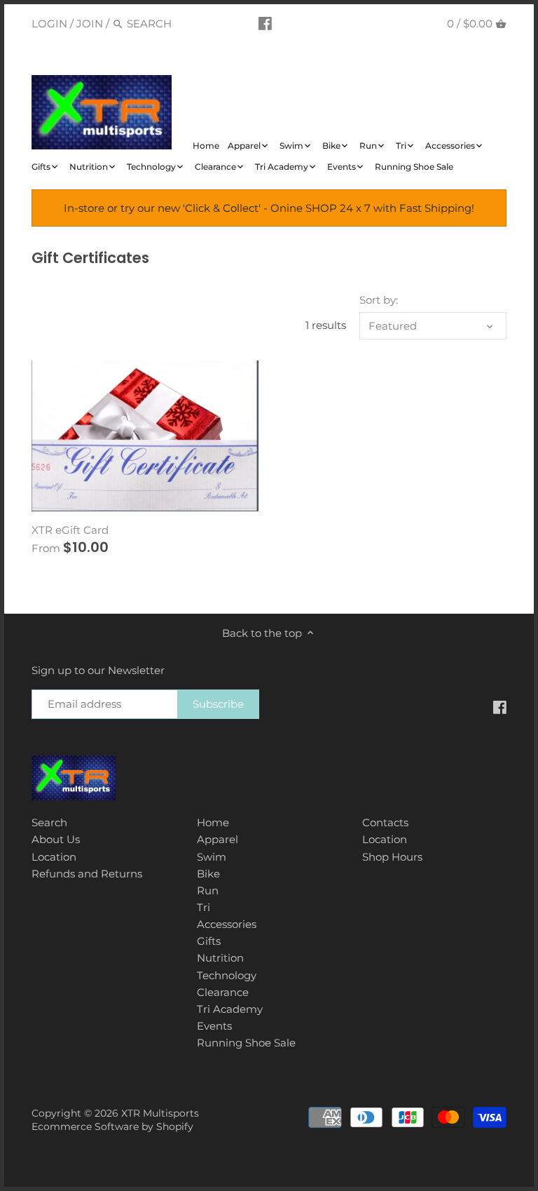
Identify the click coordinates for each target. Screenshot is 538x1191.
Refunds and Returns (87, 873)
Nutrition (220, 957)
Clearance (223, 992)
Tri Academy (230, 1009)
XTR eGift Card (70, 530)
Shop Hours (392, 856)
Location (54, 856)
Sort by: (378, 300)
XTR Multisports (160, 1113)
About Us (56, 839)
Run (208, 890)
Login (49, 23)
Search (49, 822)
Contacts (385, 822)
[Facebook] (265, 23)
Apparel (217, 839)
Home (213, 822)
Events (214, 1025)
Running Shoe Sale (246, 1042)
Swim (211, 856)
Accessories (226, 924)
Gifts (209, 941)
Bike (208, 873)
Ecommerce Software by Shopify (112, 1126)
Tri (203, 907)
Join (89, 23)
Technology (226, 975)
